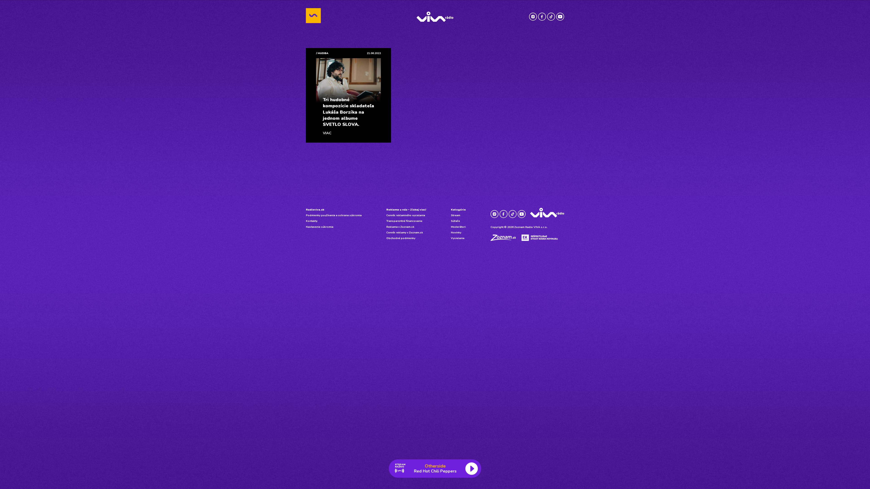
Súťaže (455, 221)
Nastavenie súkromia (319, 227)
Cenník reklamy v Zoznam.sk (404, 232)
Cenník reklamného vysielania (405, 215)
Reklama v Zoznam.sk (400, 227)
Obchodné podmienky (400, 238)
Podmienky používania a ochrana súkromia (334, 215)
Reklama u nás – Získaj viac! (406, 209)
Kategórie (458, 209)
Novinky (456, 232)
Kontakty (311, 221)
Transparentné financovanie (404, 221)
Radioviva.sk (315, 209)
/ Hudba (322, 53)
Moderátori (458, 227)
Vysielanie (457, 238)
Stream (455, 215)
